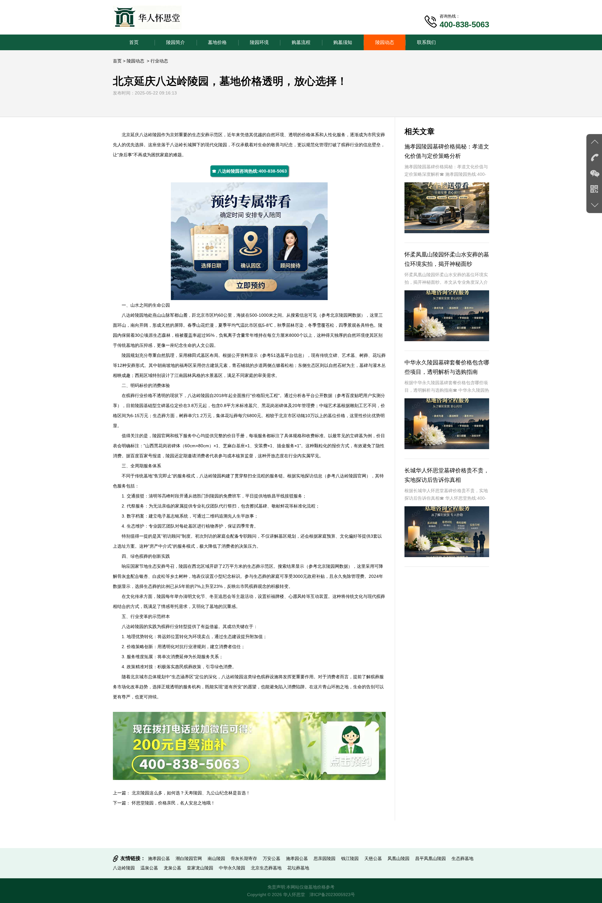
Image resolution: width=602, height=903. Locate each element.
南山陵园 (216, 858)
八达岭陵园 (150, 134)
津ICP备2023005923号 (332, 894)
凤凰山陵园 (398, 858)
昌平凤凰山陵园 (430, 858)
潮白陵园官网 (189, 858)
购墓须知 (342, 42)
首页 (134, 42)
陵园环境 (259, 42)
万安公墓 (271, 858)
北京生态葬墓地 (266, 867)
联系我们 (426, 42)
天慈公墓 (373, 858)
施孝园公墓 (159, 858)
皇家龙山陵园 (200, 867)
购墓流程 (301, 42)
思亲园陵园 (324, 858)
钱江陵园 (350, 858)
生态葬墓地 (462, 858)
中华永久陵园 (232, 867)
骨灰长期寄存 (244, 858)
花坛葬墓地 (298, 867)
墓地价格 (217, 42)
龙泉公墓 (172, 867)
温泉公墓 (149, 867)
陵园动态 (384, 42)
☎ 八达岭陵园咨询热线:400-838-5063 (249, 171)
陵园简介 (175, 42)
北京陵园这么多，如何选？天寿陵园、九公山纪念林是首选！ (191, 792)
